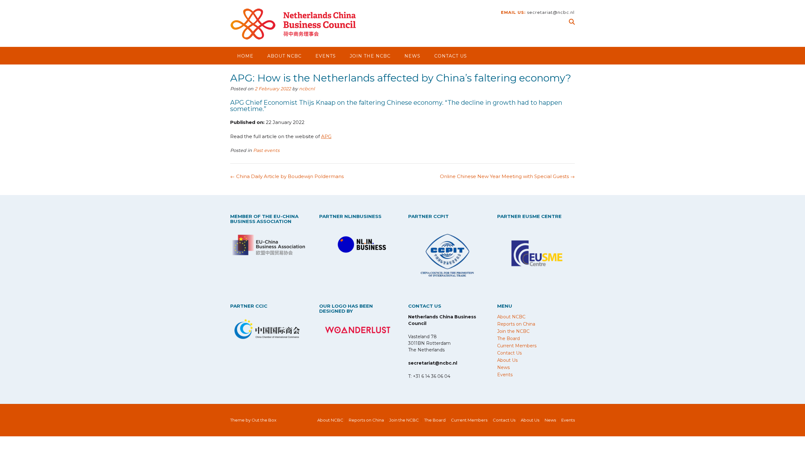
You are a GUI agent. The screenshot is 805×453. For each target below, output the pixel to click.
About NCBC (284, 56)
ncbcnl (307, 89)
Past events (266, 150)
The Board (508, 338)
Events (325, 56)
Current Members (516, 346)
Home (245, 56)
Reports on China (516, 324)
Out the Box (264, 419)
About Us (507, 360)
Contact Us (450, 56)
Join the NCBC (370, 56)
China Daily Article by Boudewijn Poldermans (287, 176)
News (412, 56)
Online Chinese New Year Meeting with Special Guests (507, 176)
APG (326, 136)
